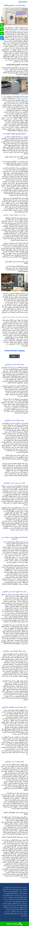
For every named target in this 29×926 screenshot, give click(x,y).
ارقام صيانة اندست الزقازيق (19, 31)
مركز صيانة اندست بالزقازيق (14, 97)
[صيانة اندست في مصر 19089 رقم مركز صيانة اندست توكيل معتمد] (23, 2)
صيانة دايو (18, 557)
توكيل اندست (24, 877)
